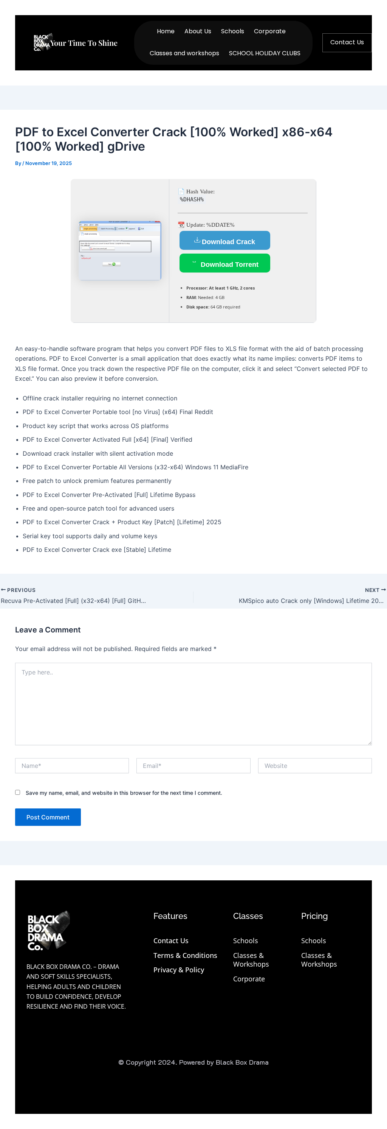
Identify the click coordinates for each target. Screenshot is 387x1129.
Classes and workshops (184, 53)
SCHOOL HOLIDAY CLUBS (264, 53)
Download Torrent (229, 264)
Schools (232, 31)
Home (166, 31)
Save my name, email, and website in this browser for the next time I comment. (124, 793)
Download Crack (228, 242)
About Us (197, 31)
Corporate (270, 31)
